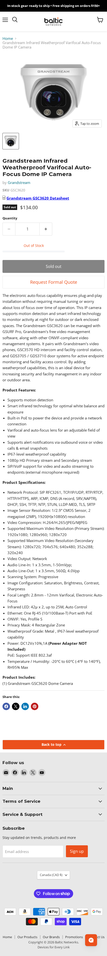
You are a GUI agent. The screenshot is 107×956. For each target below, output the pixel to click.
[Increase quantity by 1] (46, 229)
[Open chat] (91, 940)
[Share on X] (15, 706)
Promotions (74, 937)
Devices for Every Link (54, 947)
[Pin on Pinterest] (34, 706)
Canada (51, 875)
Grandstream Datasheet (37, 198)
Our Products (27, 937)
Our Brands (51, 937)
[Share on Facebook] (6, 706)
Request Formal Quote (53, 282)
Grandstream (19, 182)
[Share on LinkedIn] (25, 706)
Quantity (9, 218)
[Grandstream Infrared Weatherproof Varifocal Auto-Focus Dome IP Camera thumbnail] (11, 141)
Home (7, 38)
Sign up (77, 851)
